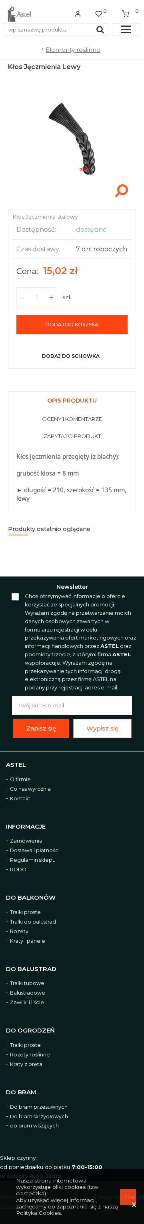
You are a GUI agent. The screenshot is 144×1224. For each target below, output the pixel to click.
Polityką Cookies (38, 1213)
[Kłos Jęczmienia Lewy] (72, 200)
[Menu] (126, 29)
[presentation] (72, 401)
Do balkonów (31, 897)
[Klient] (78, 14)
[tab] (72, 399)
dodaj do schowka (71, 356)
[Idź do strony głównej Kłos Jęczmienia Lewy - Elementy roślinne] (19, 14)
